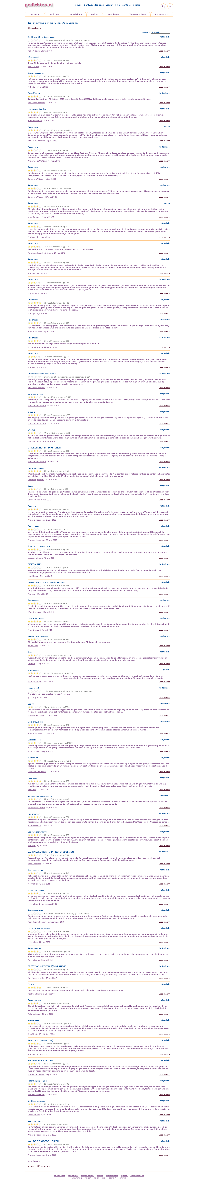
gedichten (54, 14)
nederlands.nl (162, 14)
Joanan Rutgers (35, 347)
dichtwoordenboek (93, 5)
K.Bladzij (32, 87)
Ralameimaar (34, 1014)
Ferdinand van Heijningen (40, 253)
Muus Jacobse (34, 217)
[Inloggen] (170, 6)
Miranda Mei (33, 751)
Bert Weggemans (36, 480)
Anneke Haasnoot (36, 520)
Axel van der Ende (36, 807)
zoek (104, 1178)
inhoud (136, 5)
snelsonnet (34, 14)
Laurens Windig (35, 558)
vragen (109, 5)
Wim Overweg (34, 612)
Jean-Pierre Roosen (37, 922)
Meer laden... (34, 1161)
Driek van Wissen (36, 179)
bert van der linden (37, 405)
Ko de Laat (33, 646)
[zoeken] (163, 6)
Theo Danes (33, 630)
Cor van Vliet (34, 500)
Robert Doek (34, 51)
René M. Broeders (36, 715)
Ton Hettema (34, 960)
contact (126, 5)
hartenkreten (113, 14)
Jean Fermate (34, 864)
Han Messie (33, 576)
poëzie (94, 14)
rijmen (78, 5)
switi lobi (32, 790)
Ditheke (31, 664)
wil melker (33, 884)
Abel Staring (33, 67)
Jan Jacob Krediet (36, 103)
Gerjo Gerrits (33, 237)
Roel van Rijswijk (36, 994)
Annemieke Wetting (37, 161)
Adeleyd (32, 273)
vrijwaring (77, 1178)
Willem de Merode (36, 141)
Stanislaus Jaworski (37, 772)
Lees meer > (164, 51)
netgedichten (75, 14)
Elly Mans (32, 293)
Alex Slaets (33, 1034)
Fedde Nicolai (34, 825)
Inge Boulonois (35, 121)
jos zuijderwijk (34, 682)
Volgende (45, 1166)
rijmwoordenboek (137, 14)
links (117, 5)
